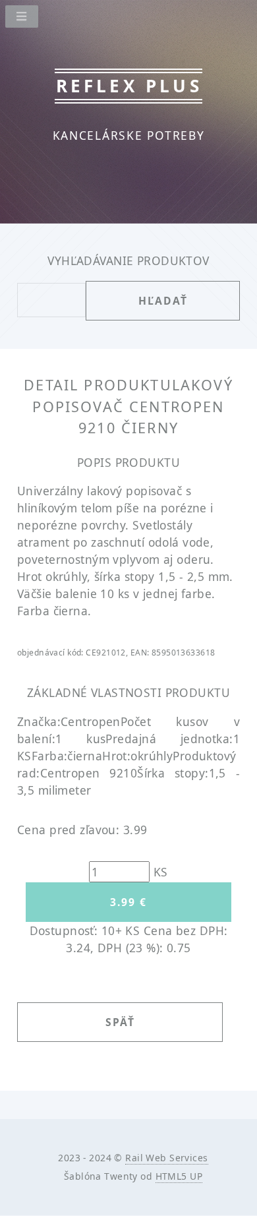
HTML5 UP (179, 1176)
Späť (120, 1022)
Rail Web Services (166, 1157)
